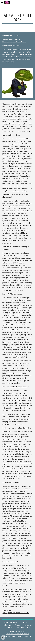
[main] (17, 18)
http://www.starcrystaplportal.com (14, 42)
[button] (2, 2)
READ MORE (7, 610)
